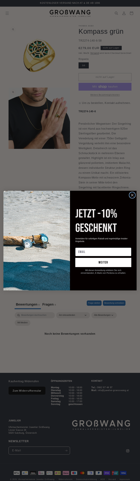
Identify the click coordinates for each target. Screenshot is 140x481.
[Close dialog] (132, 195)
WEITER (103, 262)
